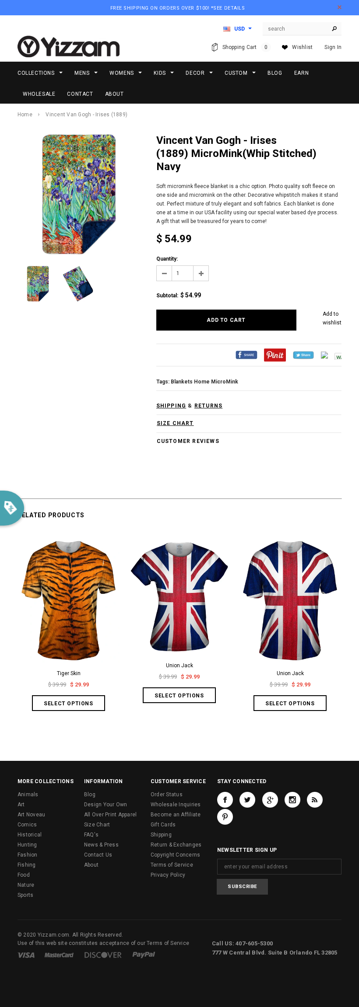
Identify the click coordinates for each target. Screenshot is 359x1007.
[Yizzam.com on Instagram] (292, 800)
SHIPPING (171, 406)
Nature (26, 885)
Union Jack (179, 665)
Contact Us (98, 855)
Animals (28, 794)
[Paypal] (143, 954)
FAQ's (91, 835)
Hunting (27, 845)
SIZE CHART (175, 423)
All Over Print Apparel (110, 815)
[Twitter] (303, 355)
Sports (25, 895)
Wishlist (302, 47)
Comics (27, 825)
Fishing (27, 865)
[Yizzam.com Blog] (315, 800)
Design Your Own (105, 804)
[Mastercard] (59, 954)
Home (25, 115)
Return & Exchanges (176, 845)
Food (24, 875)
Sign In (332, 47)
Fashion (28, 855)
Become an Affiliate (176, 815)
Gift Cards (163, 825)
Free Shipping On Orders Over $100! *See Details (177, 8)
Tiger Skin (69, 673)
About (91, 865)
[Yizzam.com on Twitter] (247, 800)
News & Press (101, 845)
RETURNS (208, 406)
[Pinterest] (275, 355)
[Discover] (103, 954)
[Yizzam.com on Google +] (270, 800)
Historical (30, 835)
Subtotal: (167, 296)
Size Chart (97, 825)
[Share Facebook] (246, 355)
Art (21, 804)
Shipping (161, 835)
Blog (89, 794)
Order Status (167, 794)
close (339, 7)
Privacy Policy (168, 875)
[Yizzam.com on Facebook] (225, 800)
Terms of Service (172, 865)
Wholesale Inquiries (176, 804)
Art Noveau (31, 815)
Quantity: (167, 259)
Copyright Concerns (175, 855)
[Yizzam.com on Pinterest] (225, 817)
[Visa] (26, 954)
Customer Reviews (188, 441)
